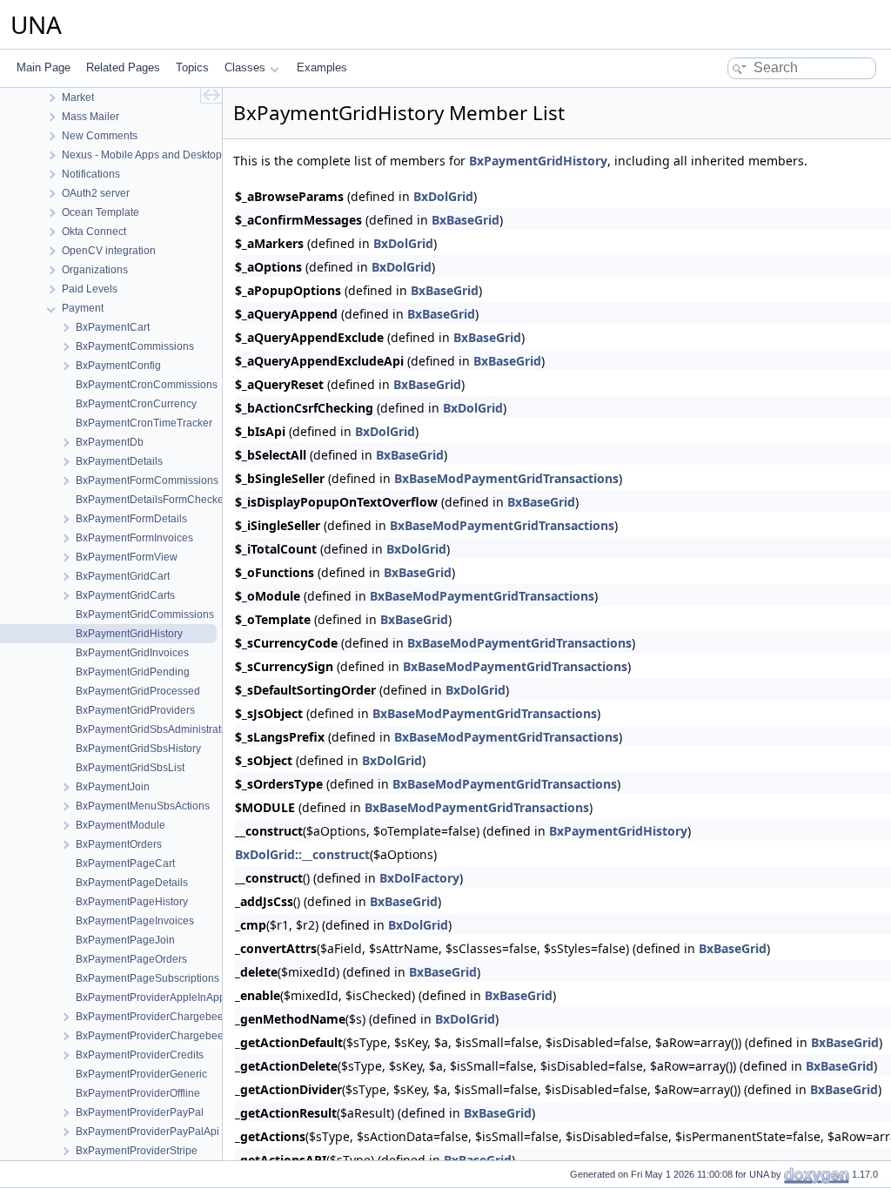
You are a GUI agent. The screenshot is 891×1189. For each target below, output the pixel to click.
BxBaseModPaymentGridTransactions (506, 478)
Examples (322, 67)
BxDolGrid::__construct (302, 854)
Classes (244, 67)
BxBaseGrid (465, 220)
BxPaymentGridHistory (538, 160)
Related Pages (123, 67)
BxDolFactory (419, 878)
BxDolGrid (443, 196)
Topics (192, 67)
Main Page (43, 67)
